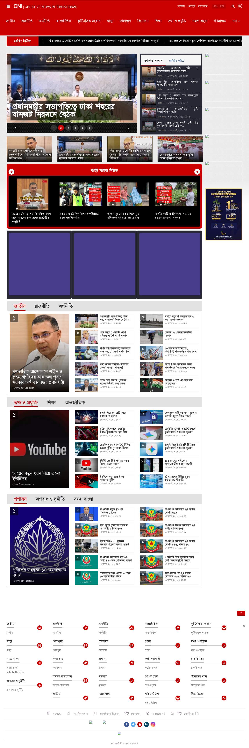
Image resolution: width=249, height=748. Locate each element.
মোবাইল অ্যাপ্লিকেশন (109, 714)
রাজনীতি (27, 21)
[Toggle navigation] (8, 15)
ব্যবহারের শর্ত (158, 714)
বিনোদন (142, 21)
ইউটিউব (181, 6)
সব (234, 21)
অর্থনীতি (44, 21)
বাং (215, 6)
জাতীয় (10, 21)
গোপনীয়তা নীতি (191, 714)
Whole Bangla (15, 672)
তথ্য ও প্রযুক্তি (177, 21)
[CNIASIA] (121, 734)
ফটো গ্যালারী (152, 659)
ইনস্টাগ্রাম (202, 6)
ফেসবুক (191, 6)
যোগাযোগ (135, 714)
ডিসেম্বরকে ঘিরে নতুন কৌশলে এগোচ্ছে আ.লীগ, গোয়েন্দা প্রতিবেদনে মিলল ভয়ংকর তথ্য (168, 41)
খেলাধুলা (125, 21)
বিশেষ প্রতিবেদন (62, 676)
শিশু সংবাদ (151, 676)
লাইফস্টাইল (152, 694)
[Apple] (110, 724)
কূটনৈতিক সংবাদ (89, 21)
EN (222, 6)
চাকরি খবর (197, 659)
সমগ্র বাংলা (200, 21)
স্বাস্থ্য (110, 21)
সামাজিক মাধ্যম (80, 714)
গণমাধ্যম (220, 21)
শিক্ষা (158, 21)
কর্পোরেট (56, 714)
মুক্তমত (103, 676)
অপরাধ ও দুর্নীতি (16, 681)
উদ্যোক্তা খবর (199, 676)
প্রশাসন (103, 659)
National (104, 694)
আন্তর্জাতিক (63, 21)
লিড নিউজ (197, 694)
